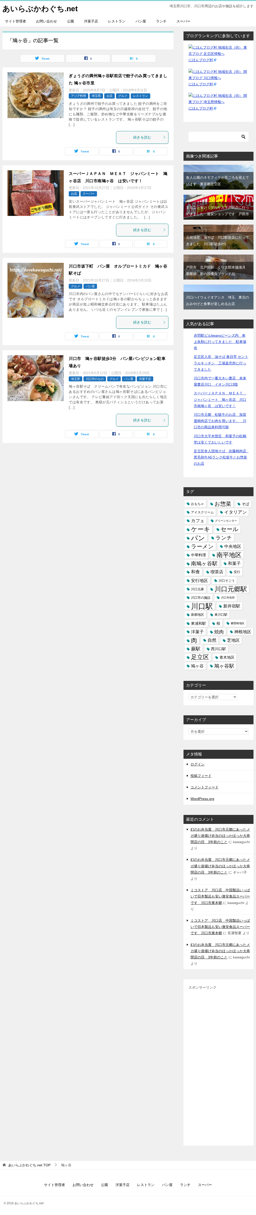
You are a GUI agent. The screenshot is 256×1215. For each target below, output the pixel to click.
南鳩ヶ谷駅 (204, 563)
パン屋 (141, 21)
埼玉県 (96, 96)
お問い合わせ (46, 21)
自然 (212, 640)
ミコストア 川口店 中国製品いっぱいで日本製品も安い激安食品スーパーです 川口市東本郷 (220, 896)
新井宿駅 (231, 606)
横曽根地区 (237, 623)
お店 (109, 96)
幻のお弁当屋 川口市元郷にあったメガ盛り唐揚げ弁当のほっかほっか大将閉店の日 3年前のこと (220, 835)
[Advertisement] (218, 1066)
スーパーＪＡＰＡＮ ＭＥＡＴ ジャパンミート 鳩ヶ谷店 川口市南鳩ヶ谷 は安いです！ (220, 399)
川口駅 (202, 606)
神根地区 (242, 631)
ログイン (197, 764)
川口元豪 (197, 589)
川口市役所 (228, 597)
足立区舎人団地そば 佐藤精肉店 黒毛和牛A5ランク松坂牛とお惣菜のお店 (222, 457)
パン (198, 538)
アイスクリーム (202, 512)
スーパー (183, 21)
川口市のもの (95, 379)
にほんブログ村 (200, 60)
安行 (237, 572)
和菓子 (234, 563)
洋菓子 (197, 631)
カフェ (197, 520)
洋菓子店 (91, 21)
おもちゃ (197, 504)
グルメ (122, 96)
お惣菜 (222, 504)
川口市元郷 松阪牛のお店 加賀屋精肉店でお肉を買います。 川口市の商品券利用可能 (220, 421)
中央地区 (232, 546)
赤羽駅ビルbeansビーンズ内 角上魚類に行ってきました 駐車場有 (220, 341)
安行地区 (199, 580)
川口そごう (226, 581)
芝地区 (233, 640)
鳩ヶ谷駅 (224, 666)
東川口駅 (221, 614)
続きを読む (142, 137)
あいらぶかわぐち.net (40, 8)
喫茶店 (216, 572)
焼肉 (219, 631)
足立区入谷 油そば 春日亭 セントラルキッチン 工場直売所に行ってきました (221, 363)
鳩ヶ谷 (197, 666)
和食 (195, 571)
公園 (70, 21)
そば (245, 504)
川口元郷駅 (230, 589)
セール (229, 529)
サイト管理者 (15, 21)
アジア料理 (78, 96)
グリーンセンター (226, 520)
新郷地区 (197, 614)
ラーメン (202, 546)
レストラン (117, 21)
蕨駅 (195, 648)
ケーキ (200, 529)
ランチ (161, 21)
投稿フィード (201, 776)
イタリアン (235, 512)
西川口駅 (218, 649)
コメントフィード (204, 787)
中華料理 (198, 555)
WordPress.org (202, 799)
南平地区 (229, 554)
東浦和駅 (198, 623)
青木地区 (227, 657)
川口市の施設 (200, 598)
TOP (29, 1165)
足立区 (200, 657)
